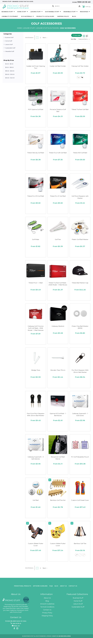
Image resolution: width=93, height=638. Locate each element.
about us (63, 586)
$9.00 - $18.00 (9, 67)
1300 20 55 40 (83, 2)
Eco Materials (26, 16)
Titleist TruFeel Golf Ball (80, 109)
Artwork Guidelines (40, 586)
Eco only (77, 35)
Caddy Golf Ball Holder (58, 66)
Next (44, 37)
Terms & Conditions (47, 607)
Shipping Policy (63, 16)
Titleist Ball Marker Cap (80, 283)
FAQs (51, 586)
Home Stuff (21, 11)
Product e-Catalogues (45, 16)
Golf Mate (35, 239)
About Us (47, 598)
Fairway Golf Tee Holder (80, 66)
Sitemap (49, 636)
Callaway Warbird (58, 326)
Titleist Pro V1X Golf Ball (35, 196)
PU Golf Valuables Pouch (80, 457)
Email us (17, 626)
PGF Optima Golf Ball (35, 109)
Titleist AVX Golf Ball (80, 153)
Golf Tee (58, 239)
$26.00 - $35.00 (9, 74)
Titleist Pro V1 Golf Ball (58, 196)
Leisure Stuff (35, 11)
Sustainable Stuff (52, 11)
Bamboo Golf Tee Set (57, 500)
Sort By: (73, 39)
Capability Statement (10, 16)
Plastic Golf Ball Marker (80, 239)
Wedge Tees (35, 370)
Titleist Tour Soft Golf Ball (58, 153)
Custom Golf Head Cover (80, 500)
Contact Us (73, 586)
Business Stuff (7, 11)
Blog (74, 16)
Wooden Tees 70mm (57, 370)
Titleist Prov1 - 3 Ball (36, 283)
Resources (84, 11)
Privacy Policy (47, 613)
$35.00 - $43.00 (10, 78)
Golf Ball (36, 500)
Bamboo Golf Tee (80, 543)
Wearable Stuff (69, 11)
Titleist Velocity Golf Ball (35, 153)
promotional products (22, 586)
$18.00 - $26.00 (9, 71)
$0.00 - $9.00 (9, 64)
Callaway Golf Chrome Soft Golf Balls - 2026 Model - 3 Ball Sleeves (36, 328)
